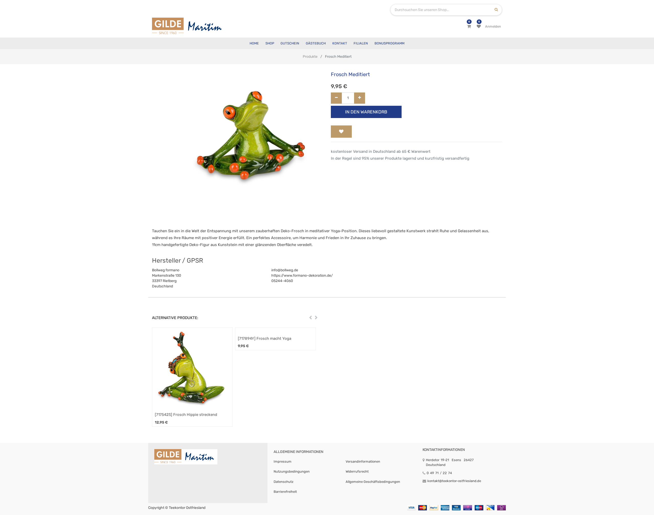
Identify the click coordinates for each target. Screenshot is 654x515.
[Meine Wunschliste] (478, 27)
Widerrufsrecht (357, 471)
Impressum (282, 461)
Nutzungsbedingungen (292, 471)
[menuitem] (254, 43)
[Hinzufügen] (359, 98)
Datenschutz (284, 482)
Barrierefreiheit (285, 492)
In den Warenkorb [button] (366, 111)
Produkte (310, 56)
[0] (468, 27)
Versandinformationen (363, 461)
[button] (341, 131)
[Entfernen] (336, 98)
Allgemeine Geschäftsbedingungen (373, 482)
